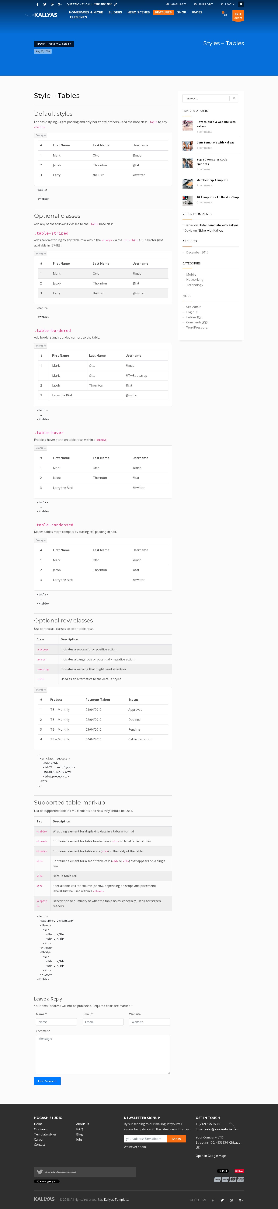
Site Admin (193, 307)
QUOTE (238, 15)
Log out (191, 312)
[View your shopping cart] (226, 15)
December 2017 (197, 252)
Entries (194, 317)
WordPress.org (197, 327)
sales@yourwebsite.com (221, 1129)
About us (82, 1124)
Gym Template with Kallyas (215, 142)
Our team (40, 1129)
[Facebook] (37, 4)
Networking (194, 279)
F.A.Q (79, 1129)
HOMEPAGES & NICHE (86, 12)
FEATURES (163, 12)
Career (39, 1139)
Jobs (79, 1139)
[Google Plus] (59, 4)
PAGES (197, 12)
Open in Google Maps (211, 1156)
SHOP (181, 12)
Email (88, 1014)
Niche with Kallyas (210, 230)
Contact (39, 1144)
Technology (194, 285)
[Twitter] (44, 4)
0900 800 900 (103, 4)
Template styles (45, 1134)
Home (41, 44)
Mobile (191, 274)
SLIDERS (115, 12)
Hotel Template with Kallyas (218, 225)
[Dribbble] (52, 4)
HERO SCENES (138, 12)
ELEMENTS (78, 17)
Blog (79, 1134)
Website (135, 1014)
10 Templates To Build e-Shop (217, 197)
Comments (197, 322)
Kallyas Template (116, 1199)
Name (41, 1014)
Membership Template (212, 180)
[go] (234, 98)
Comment (43, 1031)
